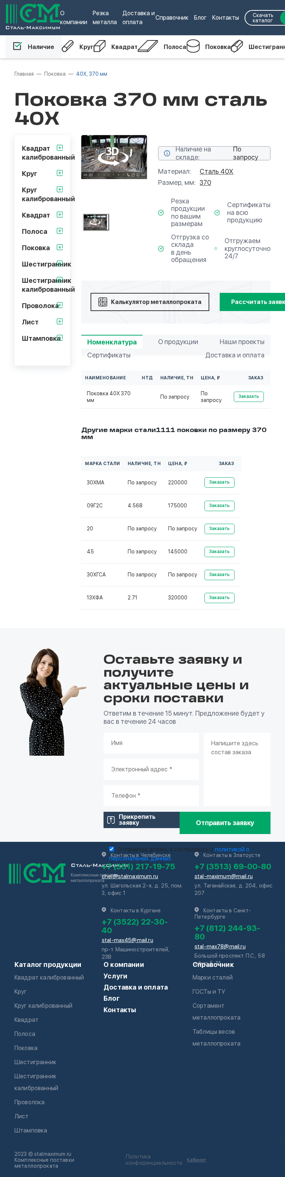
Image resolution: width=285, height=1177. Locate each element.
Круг (86, 46)
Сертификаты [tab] (109, 355)
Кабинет (196, 1160)
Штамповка (30, 1130)
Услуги (115, 976)
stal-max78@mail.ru (220, 946)
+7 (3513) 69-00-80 (232, 866)
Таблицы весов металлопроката (216, 1037)
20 (90, 529)
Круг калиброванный (43, 1005)
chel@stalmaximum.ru (130, 876)
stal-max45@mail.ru (127, 940)
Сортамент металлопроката (216, 1011)
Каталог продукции (47, 964)
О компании (124, 964)
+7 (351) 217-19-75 (138, 866)
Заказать (249, 396)
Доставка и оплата (136, 987)
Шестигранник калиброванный (36, 1082)
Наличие (41, 46)
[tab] (96, 222)
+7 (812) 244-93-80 (227, 932)
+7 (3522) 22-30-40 (135, 926)
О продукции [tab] (178, 342)
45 (90, 552)
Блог (200, 17)
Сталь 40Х (216, 171)
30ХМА (95, 482)
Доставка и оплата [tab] (235, 355)
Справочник (172, 17)
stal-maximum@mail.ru (223, 876)
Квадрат (124, 46)
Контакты (225, 17)
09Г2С (95, 506)
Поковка (218, 46)
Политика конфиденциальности (154, 1160)
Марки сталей (213, 977)
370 (205, 182)
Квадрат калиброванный (49, 977)
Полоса (175, 46)
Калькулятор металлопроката (156, 301)
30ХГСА (96, 575)
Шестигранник (35, 1062)
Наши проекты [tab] (242, 342)
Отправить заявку (225, 823)
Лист (21, 1116)
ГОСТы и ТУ (209, 991)
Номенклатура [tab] (112, 342)
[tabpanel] (114, 157)
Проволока (29, 1102)
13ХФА (95, 598)
